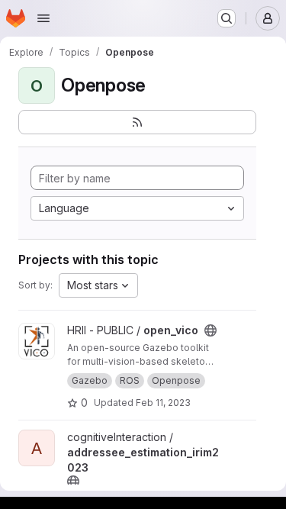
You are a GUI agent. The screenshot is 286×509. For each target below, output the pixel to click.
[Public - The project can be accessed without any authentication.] (210, 330)
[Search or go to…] (226, 18)
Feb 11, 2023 (163, 402)
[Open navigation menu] (43, 18)
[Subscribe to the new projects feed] (137, 122)
